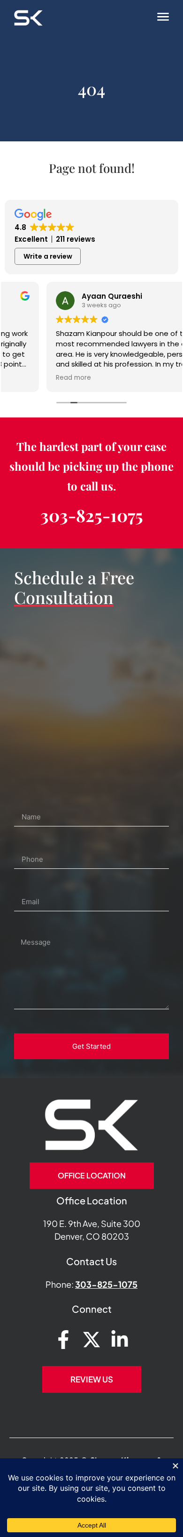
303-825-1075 (91, 515)
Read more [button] (31, 378)
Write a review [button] (47, 256)
